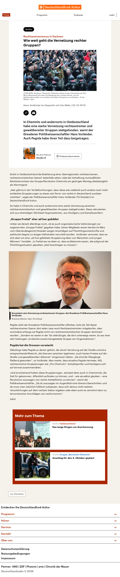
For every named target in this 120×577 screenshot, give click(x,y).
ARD (15, 566)
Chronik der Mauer (57, 566)
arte (42, 566)
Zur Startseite (16, 494)
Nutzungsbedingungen (15, 553)
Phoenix (32, 566)
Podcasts (78, 15)
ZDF (23, 566)
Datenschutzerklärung (15, 548)
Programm (42, 15)
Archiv (28, 29)
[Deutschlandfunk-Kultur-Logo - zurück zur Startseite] (60, 7)
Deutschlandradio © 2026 (17, 571)
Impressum (8, 558)
